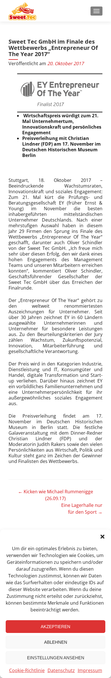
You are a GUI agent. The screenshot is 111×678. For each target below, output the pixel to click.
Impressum (90, 670)
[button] (102, 536)
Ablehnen (55, 642)
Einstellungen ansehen (55, 657)
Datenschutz (61, 670)
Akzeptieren (55, 626)
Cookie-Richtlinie (27, 670)
